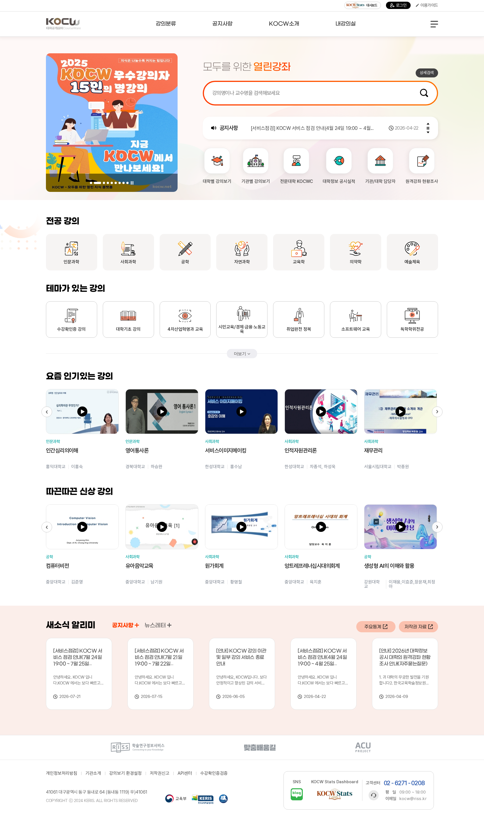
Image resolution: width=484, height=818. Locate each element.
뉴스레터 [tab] (155, 625)
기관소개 (93, 773)
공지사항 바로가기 (137, 625)
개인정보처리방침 (61, 773)
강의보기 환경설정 (125, 773)
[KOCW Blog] (297, 794)
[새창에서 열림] (137, 747)
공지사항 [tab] (122, 625)
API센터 (185, 773)
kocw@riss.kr (413, 798)
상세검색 (427, 72)
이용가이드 (429, 5)
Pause (132, 183)
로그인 (401, 5)
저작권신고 (159, 773)
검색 (424, 93)
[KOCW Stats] (335, 794)
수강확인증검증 (214, 773)
